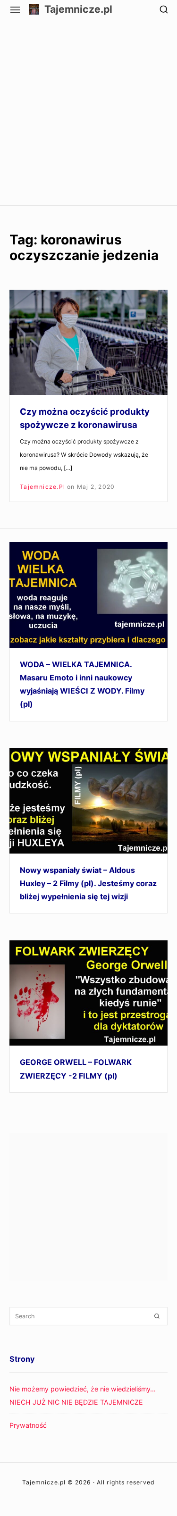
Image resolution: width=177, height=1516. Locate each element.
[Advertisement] (88, 112)
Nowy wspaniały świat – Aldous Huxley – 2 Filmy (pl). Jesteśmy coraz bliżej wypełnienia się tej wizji (88, 883)
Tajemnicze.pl (78, 9)
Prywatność (28, 1425)
